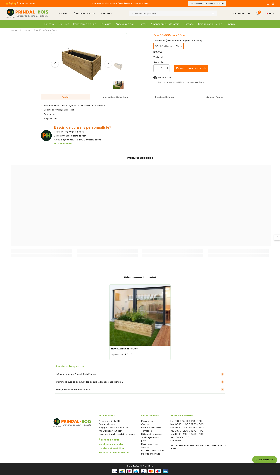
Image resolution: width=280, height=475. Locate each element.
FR (269, 13)
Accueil (63, 13)
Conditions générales (111, 443)
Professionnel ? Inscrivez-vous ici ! (207, 3)
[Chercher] (213, 13)
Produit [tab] (65, 97)
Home (14, 30)
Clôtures (145, 424)
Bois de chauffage (150, 453)
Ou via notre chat (63, 143)
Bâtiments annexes (151, 434)
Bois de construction (152, 450)
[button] (55, 63)
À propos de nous (85, 13)
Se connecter (241, 13)
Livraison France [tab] (214, 97)
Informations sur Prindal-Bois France (76, 374)
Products (25, 30)
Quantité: (158, 62)
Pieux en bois (148, 421)
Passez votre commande (191, 68)
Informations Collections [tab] (115, 97)
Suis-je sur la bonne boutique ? (73, 389)
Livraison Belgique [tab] (164, 97)
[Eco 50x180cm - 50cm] (140, 315)
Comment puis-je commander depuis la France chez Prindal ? (89, 381)
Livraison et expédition (112, 448)
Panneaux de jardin (151, 427)
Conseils (107, 13)
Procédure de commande (114, 452)
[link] (41, 251)
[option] (120, 3)
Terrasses (146, 430)
